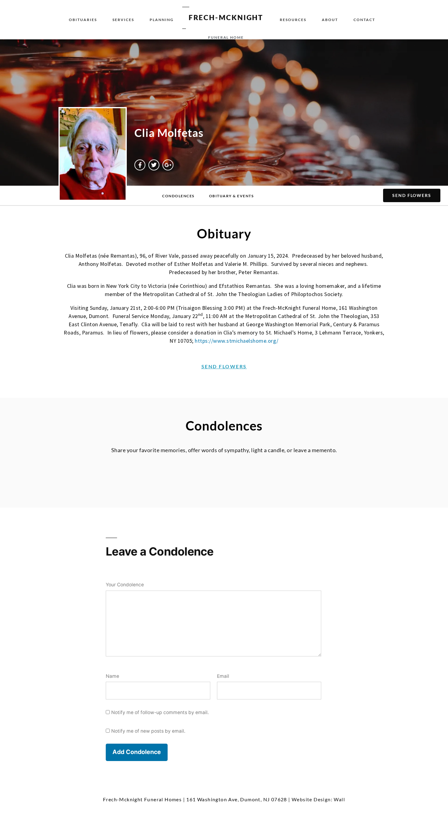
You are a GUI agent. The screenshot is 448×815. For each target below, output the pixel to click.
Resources (293, 19)
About (330, 19)
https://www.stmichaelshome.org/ (237, 340)
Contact (364, 19)
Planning (162, 19)
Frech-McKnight (226, 17)
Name (112, 676)
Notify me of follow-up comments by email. (160, 712)
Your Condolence (125, 585)
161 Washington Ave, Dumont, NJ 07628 (236, 799)
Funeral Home (226, 37)
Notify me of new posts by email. (148, 731)
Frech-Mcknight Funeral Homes (142, 799)
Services (123, 19)
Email (223, 676)
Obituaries (83, 19)
